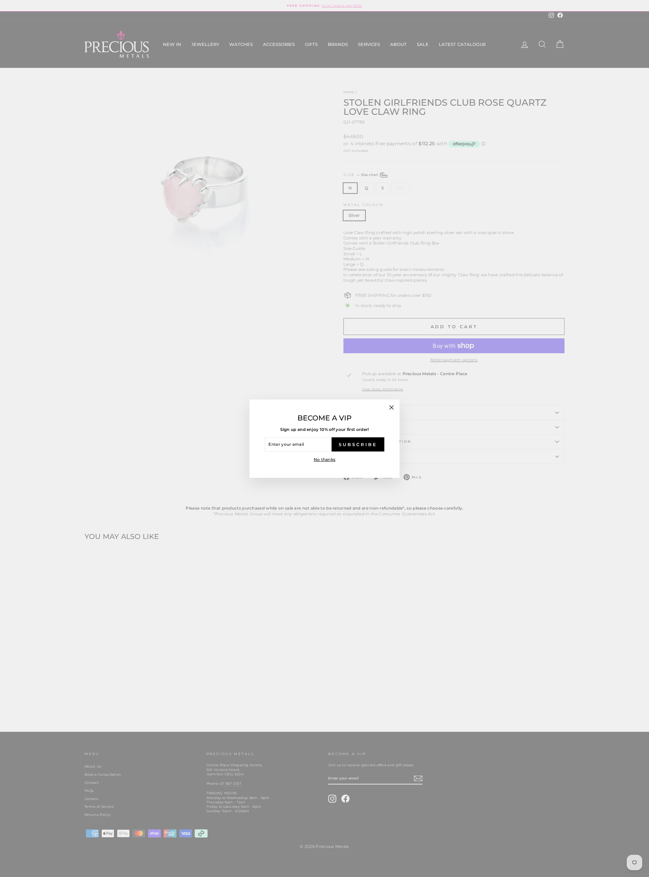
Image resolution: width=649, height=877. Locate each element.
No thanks (325, 459)
